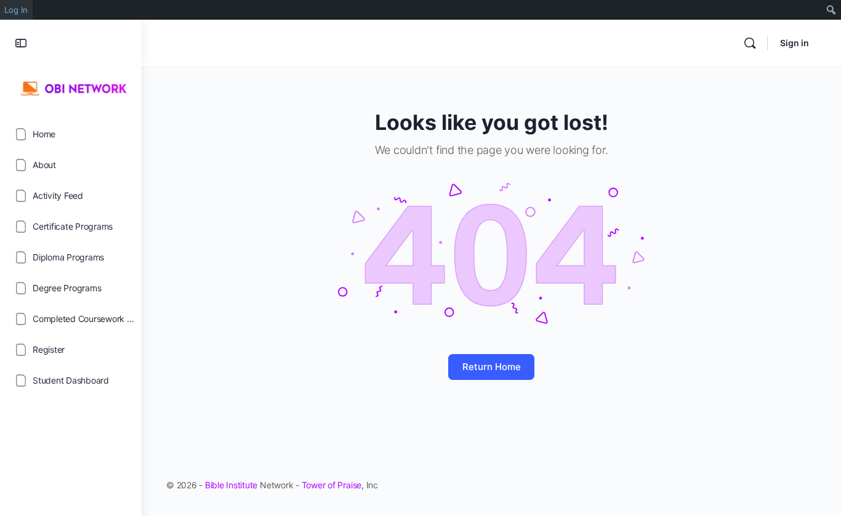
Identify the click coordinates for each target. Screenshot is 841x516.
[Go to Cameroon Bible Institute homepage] (70, 87)
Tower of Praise (331, 485)
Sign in (794, 43)
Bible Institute (231, 485)
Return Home (491, 367)
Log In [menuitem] (16, 10)
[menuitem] (831, 10)
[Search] (750, 43)
